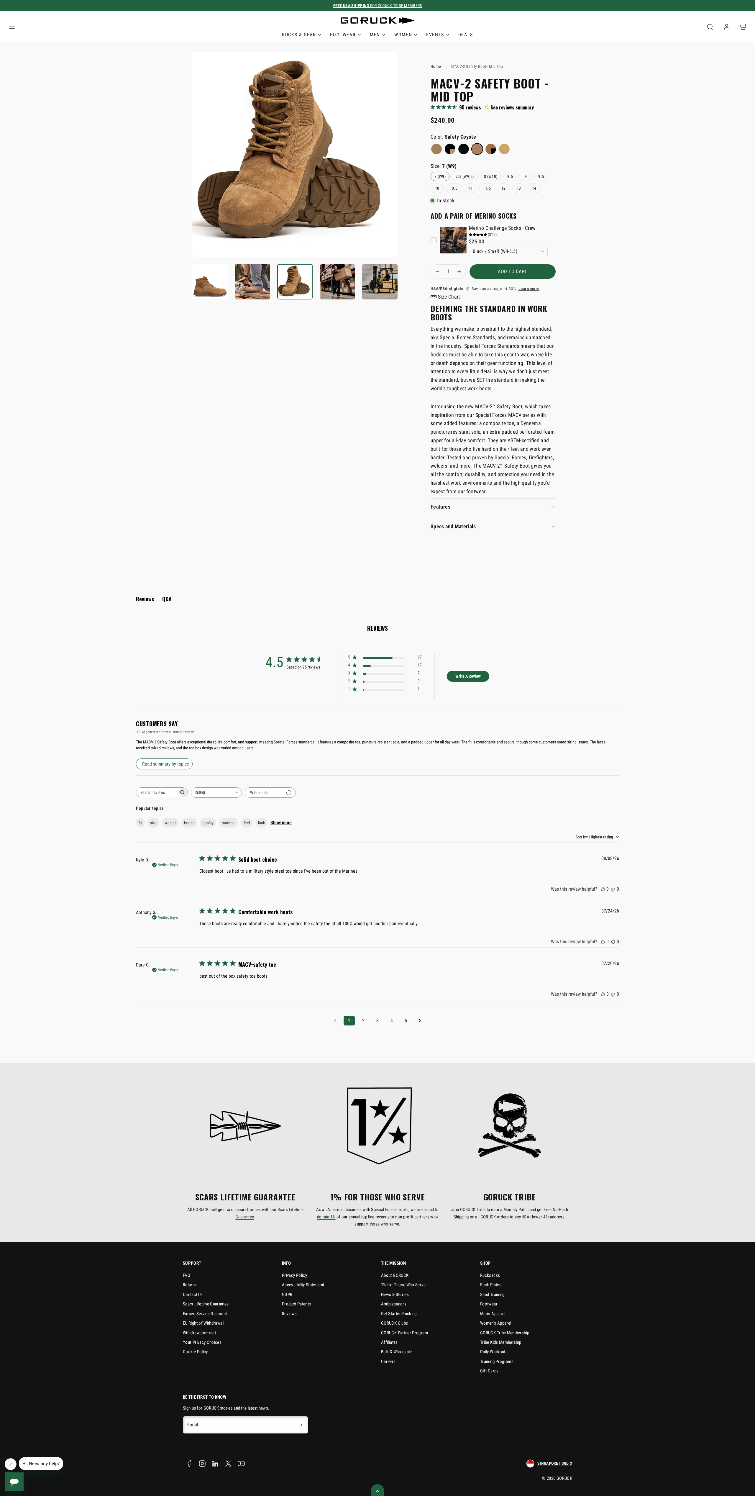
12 (503, 188)
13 (519, 188)
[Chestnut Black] (491, 149)
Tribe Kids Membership (500, 1342)
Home (436, 66)
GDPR (287, 1294)
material (228, 822)
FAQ (186, 1275)
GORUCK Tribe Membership (504, 1333)
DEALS (465, 34)
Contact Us (193, 1294)
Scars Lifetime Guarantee (206, 1304)
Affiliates (389, 1342)
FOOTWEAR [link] (343, 34)
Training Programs (496, 1361)
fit (140, 822)
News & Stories (395, 1294)
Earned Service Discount (205, 1313)
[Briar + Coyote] (504, 149)
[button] (12, 27)
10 (437, 188)
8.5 (510, 176)
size (153, 822)
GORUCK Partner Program (404, 1333)
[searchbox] (156, 792)
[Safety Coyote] (477, 149)
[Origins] (450, 149)
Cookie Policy (195, 1351)
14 (534, 188)
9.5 (541, 176)
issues (189, 822)
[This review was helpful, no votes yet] (603, 889)
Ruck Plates (490, 1284)
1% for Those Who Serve (403, 1284)
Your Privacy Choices (202, 1342)
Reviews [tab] (145, 599)
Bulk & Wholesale (396, 1351)
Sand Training (492, 1294)
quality (208, 822)
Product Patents (296, 1304)
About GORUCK (394, 1275)
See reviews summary (512, 107)
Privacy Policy (294, 1275)
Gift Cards (489, 1371)
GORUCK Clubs (394, 1323)
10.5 (453, 188)
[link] (727, 27)
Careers (388, 1361)
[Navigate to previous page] (335, 1020)
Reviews (289, 1313)
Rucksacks (490, 1275)
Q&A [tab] (167, 599)
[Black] (464, 149)
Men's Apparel (492, 1313)
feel (247, 822)
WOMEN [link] (403, 34)
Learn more (528, 288)
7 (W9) (440, 176)
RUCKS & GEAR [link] (299, 34)
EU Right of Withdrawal (203, 1323)
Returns (190, 1284)
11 (470, 188)
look (261, 822)
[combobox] (216, 792)
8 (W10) (491, 176)
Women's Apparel (495, 1323)
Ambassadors (393, 1304)
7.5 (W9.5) (465, 176)
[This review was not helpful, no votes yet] (613, 889)
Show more (281, 822)
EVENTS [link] (435, 34)
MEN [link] (375, 34)
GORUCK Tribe (473, 1209)
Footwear (489, 1304)
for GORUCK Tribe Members (377, 5)
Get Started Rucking (399, 1313)
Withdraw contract (199, 1333)
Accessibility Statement (303, 1284)
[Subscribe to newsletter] (301, 1424)
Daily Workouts (494, 1351)
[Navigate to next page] (420, 1020)
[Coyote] (436, 149)
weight (170, 822)
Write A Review (468, 676)
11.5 (486, 188)
